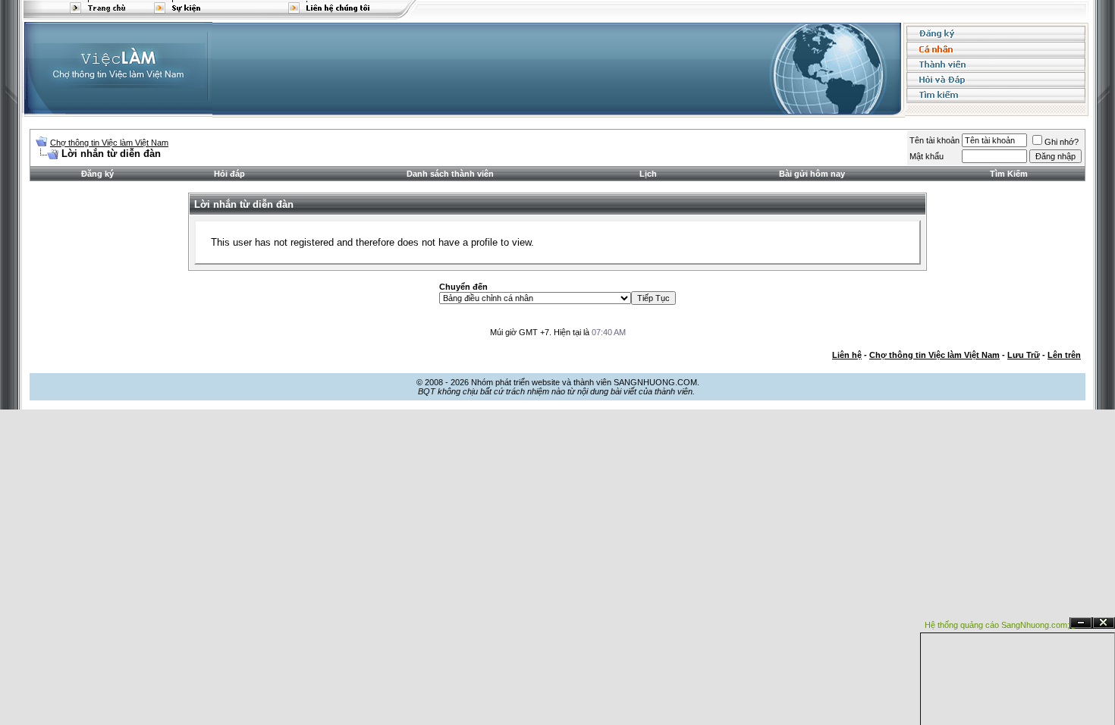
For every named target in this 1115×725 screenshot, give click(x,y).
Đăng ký (97, 173)
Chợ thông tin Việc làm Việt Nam (109, 142)
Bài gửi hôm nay (812, 173)
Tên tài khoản (934, 140)
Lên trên (1064, 354)
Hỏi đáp (229, 173)
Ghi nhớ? (1061, 141)
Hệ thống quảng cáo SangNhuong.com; (997, 624)
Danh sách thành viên (450, 173)
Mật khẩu (926, 156)
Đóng (1103, 623)
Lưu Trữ (1023, 354)
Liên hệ (847, 354)
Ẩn (1080, 623)
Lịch (648, 173)
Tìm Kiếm (1009, 173)
